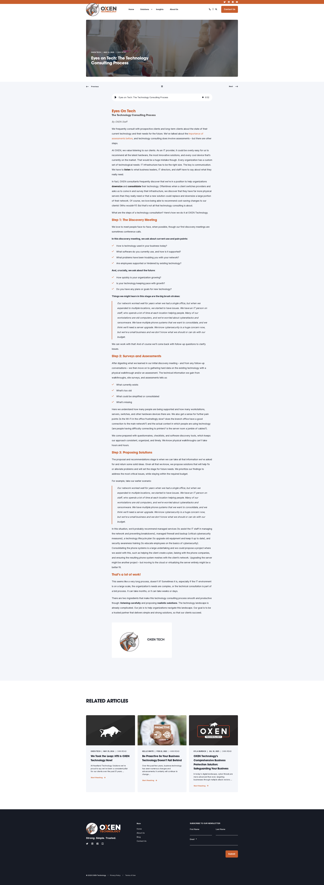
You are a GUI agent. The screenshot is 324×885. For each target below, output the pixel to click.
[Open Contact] (210, 9)
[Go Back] (162, 86)
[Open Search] (216, 9)
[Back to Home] (101, 9)
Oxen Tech (96, 52)
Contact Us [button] (229, 9)
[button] (115, 97)
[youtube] (102, 844)
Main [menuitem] (139, 823)
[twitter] (88, 844)
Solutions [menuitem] (144, 9)
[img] (203, 97)
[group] (162, 97)
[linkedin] (92, 844)
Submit (231, 854)
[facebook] (97, 844)
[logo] (103, 828)
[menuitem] (133, 9)
